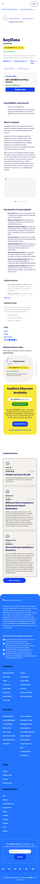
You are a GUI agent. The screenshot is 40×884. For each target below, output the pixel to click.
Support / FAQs (7, 775)
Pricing (6, 334)
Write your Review (14, 580)
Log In (34, 3)
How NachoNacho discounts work (19, 430)
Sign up (20, 857)
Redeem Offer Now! (20, 424)
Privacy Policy (8, 337)
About (6, 331)
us (8, 115)
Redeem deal (20, 90)
